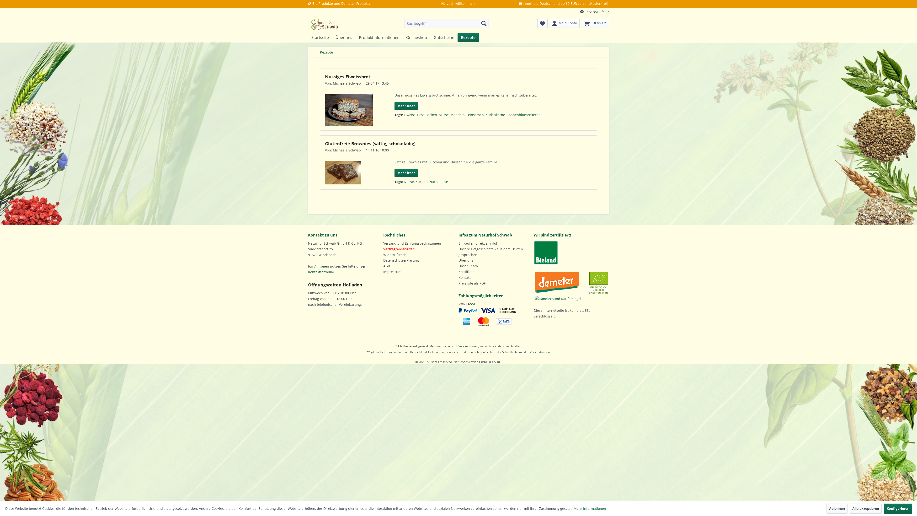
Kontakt (464, 277)
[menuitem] (447, 23)
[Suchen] (484, 23)
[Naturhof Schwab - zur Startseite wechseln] (324, 25)
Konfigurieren (898, 508)
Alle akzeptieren (865, 508)
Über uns (465, 260)
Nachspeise (438, 181)
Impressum (392, 271)
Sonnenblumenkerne (523, 115)
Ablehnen (837, 508)
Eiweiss (410, 115)
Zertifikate (466, 271)
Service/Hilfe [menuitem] (595, 12)
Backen (431, 115)
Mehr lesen (406, 106)
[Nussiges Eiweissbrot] (352, 110)
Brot (420, 115)
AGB (386, 266)
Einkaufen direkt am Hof (477, 243)
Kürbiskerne (495, 115)
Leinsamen (475, 115)
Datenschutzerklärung (401, 260)
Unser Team (468, 266)
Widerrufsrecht (395, 255)
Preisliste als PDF (471, 283)
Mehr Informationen (590, 508)
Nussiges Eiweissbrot (347, 77)
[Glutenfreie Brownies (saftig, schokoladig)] (352, 172)
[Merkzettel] (542, 23)
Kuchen (422, 181)
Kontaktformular (321, 272)
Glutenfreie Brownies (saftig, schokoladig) (370, 143)
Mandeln (457, 115)
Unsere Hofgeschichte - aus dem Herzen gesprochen (490, 252)
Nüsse (444, 115)
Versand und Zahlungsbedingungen (412, 243)
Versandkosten (468, 346)
